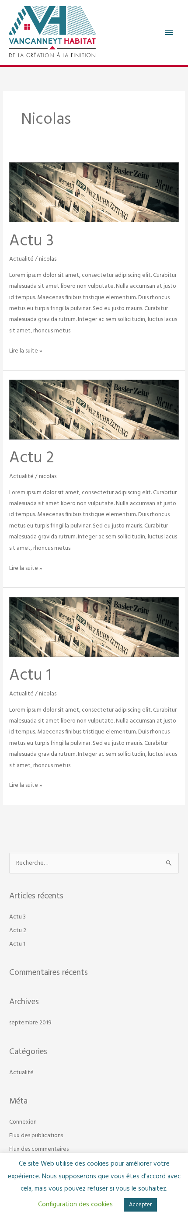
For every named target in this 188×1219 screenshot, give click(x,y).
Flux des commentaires (39, 1149)
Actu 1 (30, 675)
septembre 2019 (30, 1022)
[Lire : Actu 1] (94, 627)
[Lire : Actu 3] (94, 192)
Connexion (23, 1122)
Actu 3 (31, 241)
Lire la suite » (25, 351)
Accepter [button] (140, 1204)
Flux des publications (36, 1135)
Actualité (21, 259)
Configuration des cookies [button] (75, 1204)
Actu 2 (31, 458)
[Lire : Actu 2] (94, 409)
